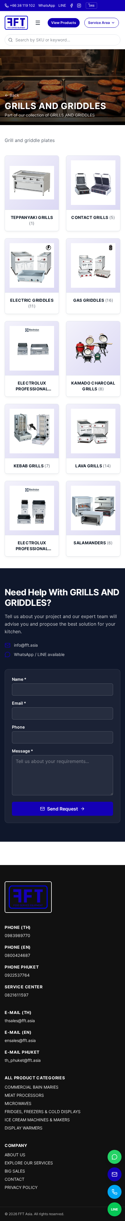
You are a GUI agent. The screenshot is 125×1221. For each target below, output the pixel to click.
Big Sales (15, 1171)
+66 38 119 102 (22, 5)
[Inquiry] (115, 1174)
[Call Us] (115, 1192)
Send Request (62, 809)
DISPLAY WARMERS (23, 1127)
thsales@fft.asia (20, 1020)
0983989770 (17, 935)
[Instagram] (79, 5)
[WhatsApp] (115, 1157)
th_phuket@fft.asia (23, 1060)
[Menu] (38, 22)
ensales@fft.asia (20, 1040)
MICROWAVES (18, 1103)
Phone (18, 726)
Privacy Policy (21, 1187)
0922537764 (17, 975)
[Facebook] (71, 5)
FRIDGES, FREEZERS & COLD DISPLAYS (43, 1111)
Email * (19, 703)
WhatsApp (46, 5)
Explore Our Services (29, 1162)
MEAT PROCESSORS (24, 1095)
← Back (12, 95)
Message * (22, 750)
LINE (62, 5)
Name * (19, 679)
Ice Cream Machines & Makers (37, 1119)
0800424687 (17, 955)
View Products (63, 22)
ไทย (91, 5)
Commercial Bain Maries (31, 1087)
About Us (15, 1154)
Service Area (99, 22)
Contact (14, 1179)
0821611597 (16, 994)
